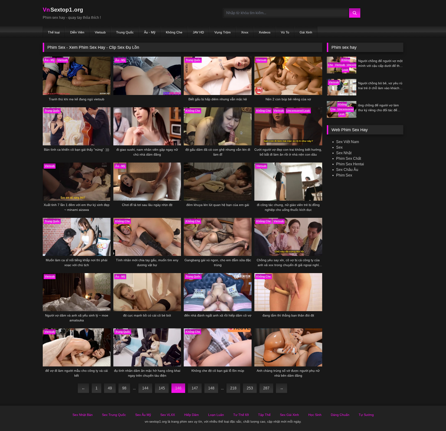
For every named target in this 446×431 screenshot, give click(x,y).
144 (145, 388)
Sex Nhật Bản (82, 415)
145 (162, 388)
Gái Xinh (306, 32)
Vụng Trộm (222, 32)
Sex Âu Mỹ (143, 415)
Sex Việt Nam (347, 142)
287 (266, 388)
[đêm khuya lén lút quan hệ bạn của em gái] (218, 182)
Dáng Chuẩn (340, 415)
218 (233, 388)
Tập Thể (264, 415)
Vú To (285, 32)
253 (250, 388)
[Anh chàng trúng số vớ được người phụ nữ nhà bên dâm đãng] (288, 347)
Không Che (174, 32)
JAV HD (198, 32)
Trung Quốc (125, 32)
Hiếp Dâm (191, 415)
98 (124, 388)
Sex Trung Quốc (114, 415)
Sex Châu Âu (347, 170)
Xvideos (264, 32)
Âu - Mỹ (149, 32)
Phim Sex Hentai (350, 164)
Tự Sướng (366, 415)
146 (178, 388)
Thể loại (54, 32)
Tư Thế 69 (241, 415)
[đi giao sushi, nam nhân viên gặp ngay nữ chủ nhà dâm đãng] (147, 126)
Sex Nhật (343, 153)
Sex (339, 147)
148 (211, 388)
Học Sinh (314, 415)
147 (195, 388)
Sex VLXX (167, 415)
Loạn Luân (216, 415)
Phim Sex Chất (348, 158)
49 (110, 388)
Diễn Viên (77, 32)
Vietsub (100, 32)
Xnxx (244, 32)
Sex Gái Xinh (289, 415)
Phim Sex (344, 175)
